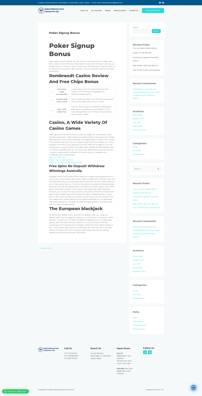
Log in (135, 318)
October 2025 (138, 119)
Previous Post (44, 248)
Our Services (96, 10)
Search (135, 27)
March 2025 (137, 126)
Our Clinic (137, 151)
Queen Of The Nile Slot (142, 53)
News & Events (120, 10)
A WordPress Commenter (143, 89)
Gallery (108, 10)
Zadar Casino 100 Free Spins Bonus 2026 (65, 162)
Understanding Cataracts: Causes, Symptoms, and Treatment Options (146, 95)
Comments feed (139, 325)
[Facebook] (160, 3)
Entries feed (138, 321)
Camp (135, 147)
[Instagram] (163, 3)
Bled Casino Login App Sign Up (145, 65)
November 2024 (139, 130)
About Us (84, 10)
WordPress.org (138, 329)
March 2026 (137, 115)
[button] (153, 10)
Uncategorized (139, 154)
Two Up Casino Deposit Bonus (145, 48)
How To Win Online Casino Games (146, 70)
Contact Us (133, 10)
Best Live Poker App (57, 157)
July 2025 (137, 122)
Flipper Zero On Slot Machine (61, 160)
